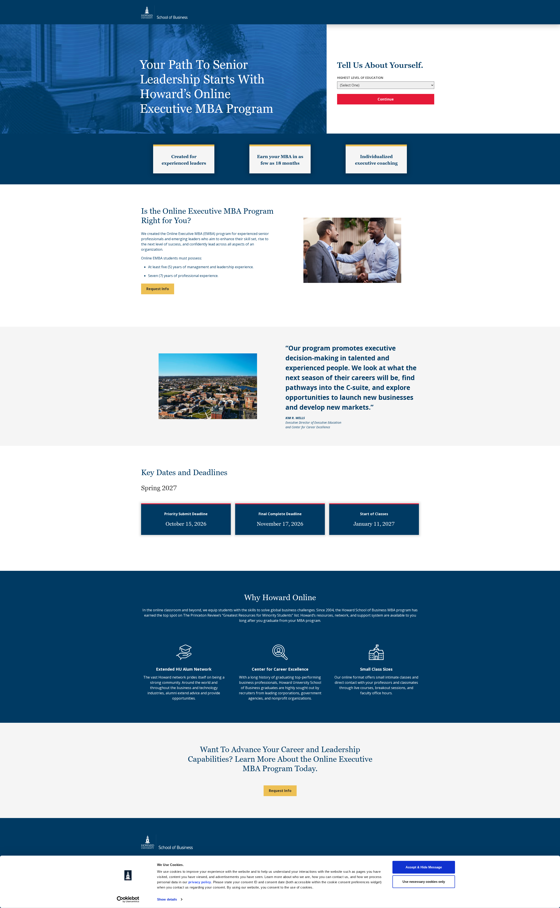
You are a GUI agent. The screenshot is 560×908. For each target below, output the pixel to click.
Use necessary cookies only (423, 881)
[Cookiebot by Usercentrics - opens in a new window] (128, 899)
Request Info (157, 288)
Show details (167, 899)
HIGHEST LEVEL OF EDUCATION (360, 78)
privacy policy (199, 882)
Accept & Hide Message (424, 867)
